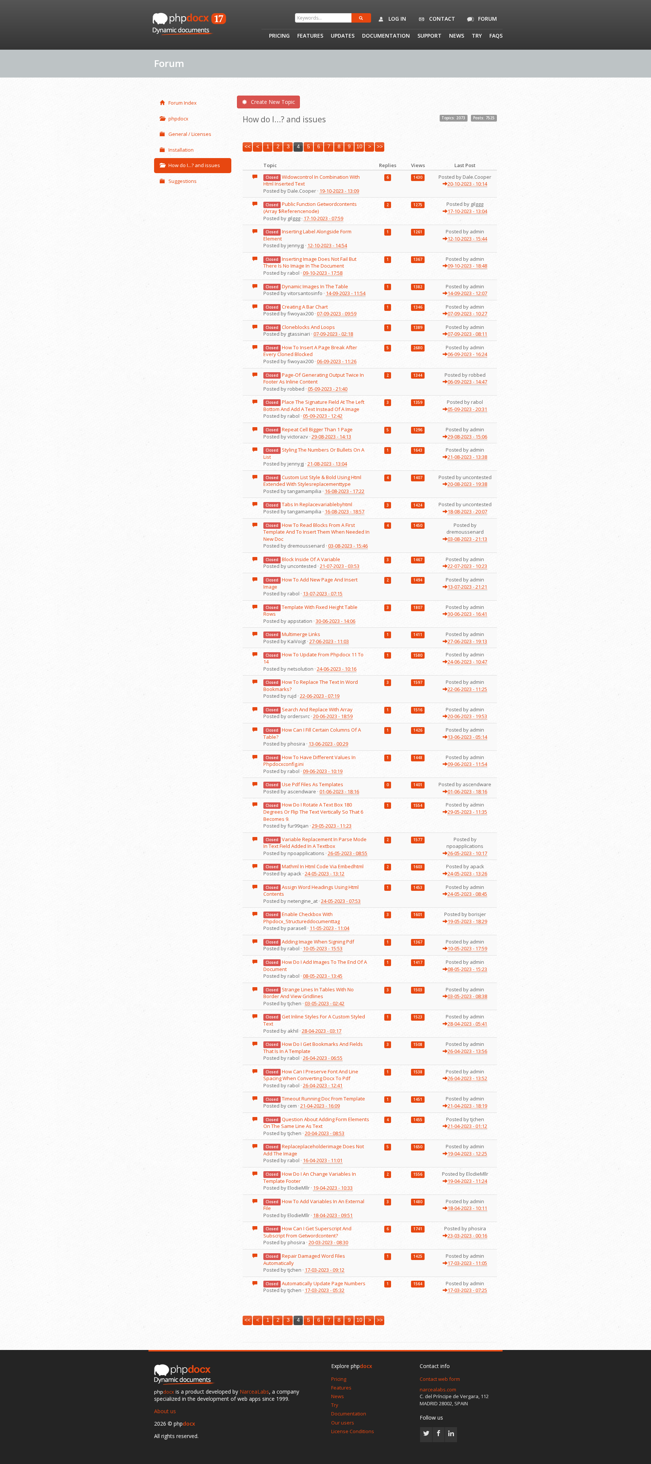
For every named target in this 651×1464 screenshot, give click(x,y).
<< (248, 146)
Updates (343, 36)
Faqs (496, 36)
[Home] (186, 1375)
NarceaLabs (254, 1391)
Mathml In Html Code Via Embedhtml (323, 866)
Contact (441, 18)
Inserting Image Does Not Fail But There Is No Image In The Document (309, 262)
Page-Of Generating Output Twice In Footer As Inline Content (313, 378)
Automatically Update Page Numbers (323, 1283)
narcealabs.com (438, 1389)
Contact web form (440, 1379)
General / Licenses (189, 134)
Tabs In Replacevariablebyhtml (317, 504)
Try (477, 36)
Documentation (386, 36)
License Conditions (352, 1431)
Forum (487, 18)
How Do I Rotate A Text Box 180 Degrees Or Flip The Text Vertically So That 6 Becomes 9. (313, 811)
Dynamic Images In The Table (315, 286)
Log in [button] (396, 18)
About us (165, 1411)
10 (359, 146)
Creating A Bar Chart (305, 306)
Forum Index (182, 102)
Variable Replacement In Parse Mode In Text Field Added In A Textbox (315, 843)
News (456, 36)
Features (310, 36)
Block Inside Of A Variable (311, 559)
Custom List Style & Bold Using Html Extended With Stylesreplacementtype (312, 481)
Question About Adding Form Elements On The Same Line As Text (316, 1123)
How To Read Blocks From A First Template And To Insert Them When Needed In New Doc (316, 532)
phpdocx (178, 118)
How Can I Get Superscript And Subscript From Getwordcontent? (307, 1232)
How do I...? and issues (194, 165)
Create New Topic (273, 101)
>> (380, 146)
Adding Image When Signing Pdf (318, 941)
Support (429, 36)
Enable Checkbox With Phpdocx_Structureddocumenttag (301, 918)
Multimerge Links (301, 634)
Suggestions (182, 181)
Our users (342, 1422)
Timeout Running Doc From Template (323, 1098)
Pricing (279, 36)
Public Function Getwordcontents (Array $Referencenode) (310, 208)
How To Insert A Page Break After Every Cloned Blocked (310, 351)
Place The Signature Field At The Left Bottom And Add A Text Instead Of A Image (313, 405)
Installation (181, 149)
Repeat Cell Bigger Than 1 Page (317, 429)
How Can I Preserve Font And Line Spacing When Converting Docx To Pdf (310, 1075)
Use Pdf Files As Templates (312, 784)
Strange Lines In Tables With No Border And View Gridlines (308, 993)
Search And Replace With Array (317, 709)
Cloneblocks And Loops (308, 327)
